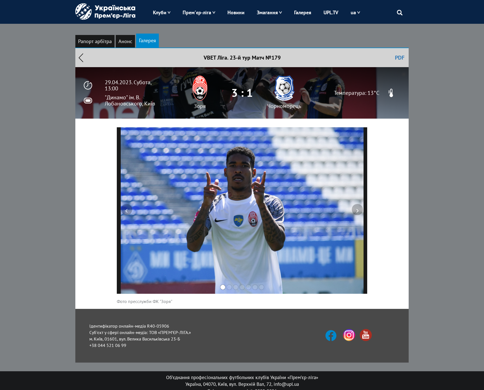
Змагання (267, 12)
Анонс (125, 41)
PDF (399, 57)
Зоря (200, 106)
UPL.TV (331, 12)
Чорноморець (284, 106)
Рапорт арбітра (95, 41)
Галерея (302, 12)
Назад (81, 58)
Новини (236, 12)
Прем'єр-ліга (197, 12)
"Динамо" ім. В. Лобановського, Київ (130, 100)
